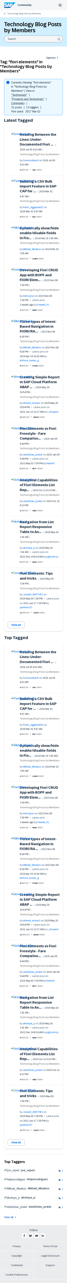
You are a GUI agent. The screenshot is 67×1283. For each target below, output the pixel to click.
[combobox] (33, 39)
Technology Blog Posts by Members (24, 13)
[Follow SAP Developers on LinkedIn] (42, 1235)
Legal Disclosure (50, 1255)
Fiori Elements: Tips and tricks (37, 578)
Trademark (17, 1265)
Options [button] (50, 57)
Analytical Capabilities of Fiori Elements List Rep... (39, 485)
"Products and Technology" (27, 99)
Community (24, 5)
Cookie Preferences (16, 1274)
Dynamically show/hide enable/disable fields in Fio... (39, 233)
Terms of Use (50, 1246)
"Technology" (19, 94)
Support (50, 1265)
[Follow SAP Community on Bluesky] (30, 1235)
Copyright (16, 1255)
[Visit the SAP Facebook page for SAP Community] (24, 1235)
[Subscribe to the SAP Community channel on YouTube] (36, 1235)
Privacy (17, 1246)
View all (16, 625)
